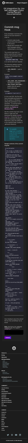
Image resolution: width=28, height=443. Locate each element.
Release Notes (6, 364)
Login (4, 360)
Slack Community (5, 398)
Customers (3, 395)
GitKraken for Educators (6, 402)
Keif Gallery (4, 405)
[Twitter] (8, 435)
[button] (14, 17)
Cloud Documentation (7, 380)
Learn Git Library (5, 387)
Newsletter (3, 396)
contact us (7, 329)
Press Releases (4, 426)
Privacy (3, 430)
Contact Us (3, 412)
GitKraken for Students (6, 400)
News (2, 421)
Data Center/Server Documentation (10, 381)
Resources (5, 362)
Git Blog (3, 389)
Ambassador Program (6, 393)
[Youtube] (16, 435)
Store (2, 404)
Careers (3, 415)
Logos (2, 428)
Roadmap (5, 365)
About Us (3, 414)
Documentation (6, 363)
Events (2, 424)
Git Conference (4, 391)
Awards (3, 423)
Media (2, 419)
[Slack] (12, 435)
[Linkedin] (20, 435)
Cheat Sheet (5, 367)
